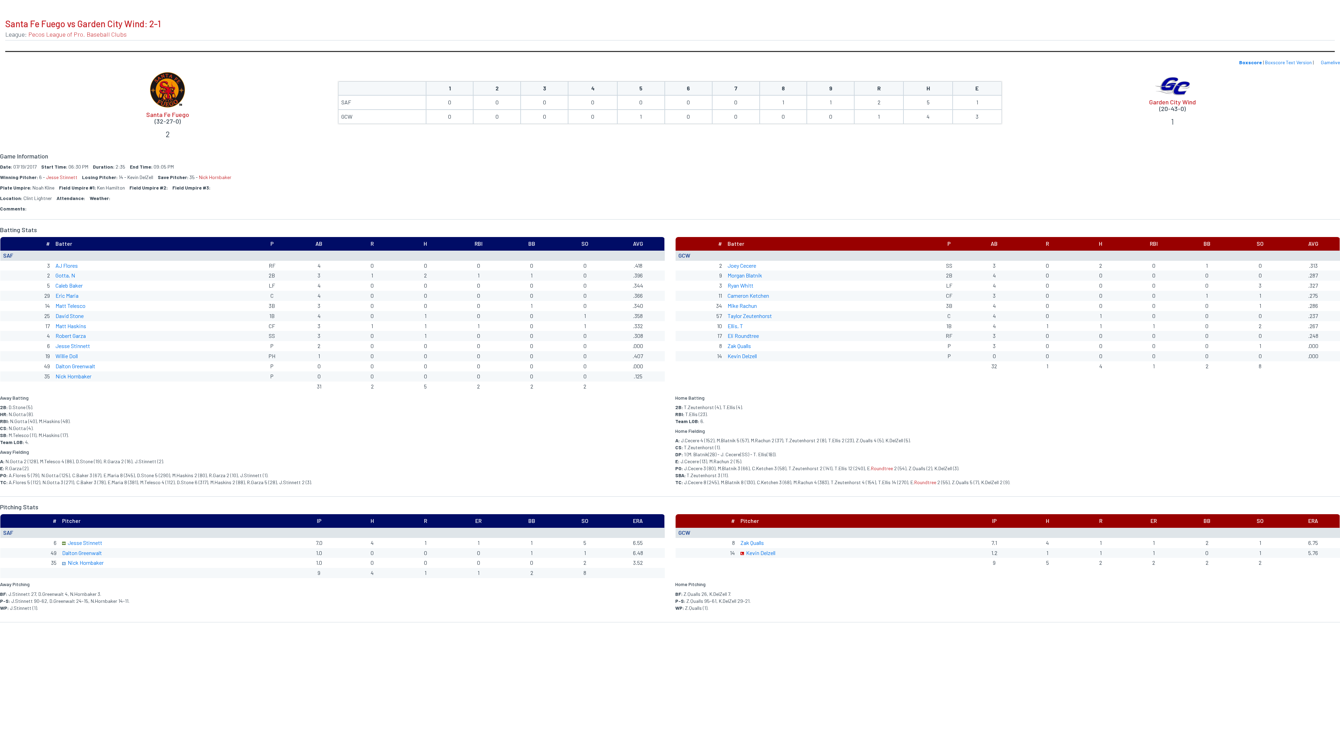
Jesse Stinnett (61, 177)
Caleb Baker (69, 285)
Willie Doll (66, 356)
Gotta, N (65, 275)
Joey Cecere (742, 265)
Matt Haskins (70, 326)
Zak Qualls (739, 345)
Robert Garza (70, 335)
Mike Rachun (742, 305)
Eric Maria (67, 295)
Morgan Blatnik (745, 275)
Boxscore (1250, 62)
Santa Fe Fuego (167, 114)
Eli (731, 335)
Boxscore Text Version (1288, 62)
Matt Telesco (70, 305)
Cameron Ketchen (748, 295)
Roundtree (747, 335)
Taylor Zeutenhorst (750, 315)
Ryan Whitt (740, 285)
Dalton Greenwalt (75, 366)
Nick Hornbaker (215, 177)
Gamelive (1330, 62)
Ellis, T (735, 326)
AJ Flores (66, 265)
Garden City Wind (1172, 102)
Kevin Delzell (742, 356)
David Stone (69, 315)
